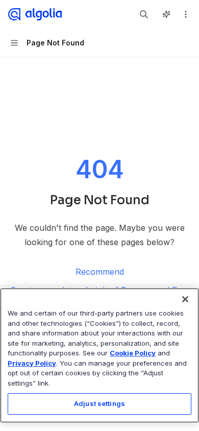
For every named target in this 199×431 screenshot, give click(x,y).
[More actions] (186, 14)
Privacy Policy (32, 363)
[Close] (185, 299)
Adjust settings (99, 403)
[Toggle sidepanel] (166, 14)
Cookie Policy (133, 353)
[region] (99, 355)
